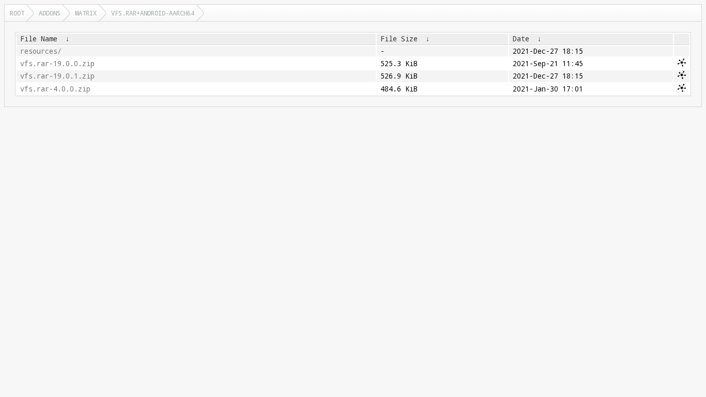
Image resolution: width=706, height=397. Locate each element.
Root (17, 13)
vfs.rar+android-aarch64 (152, 13)
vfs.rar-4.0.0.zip (55, 89)
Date (521, 38)
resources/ (41, 51)
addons (49, 13)
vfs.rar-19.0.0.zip (57, 63)
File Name (38, 38)
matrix (86, 13)
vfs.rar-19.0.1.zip (57, 76)
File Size (399, 38)
